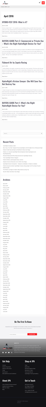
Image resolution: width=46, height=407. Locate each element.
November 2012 (6, 285)
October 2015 (6, 218)
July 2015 (5, 224)
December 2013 (6, 258)
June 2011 (5, 311)
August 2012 (5, 291)
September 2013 (6, 264)
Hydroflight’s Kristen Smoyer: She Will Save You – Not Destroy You (22, 83)
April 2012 (5, 299)
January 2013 (6, 281)
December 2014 (6, 236)
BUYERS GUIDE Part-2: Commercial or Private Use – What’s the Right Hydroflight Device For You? (23, 42)
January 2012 (6, 305)
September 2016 (6, 195)
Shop (26, 365)
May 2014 (5, 248)
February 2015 (6, 232)
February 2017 (6, 187)
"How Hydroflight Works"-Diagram (10, 157)
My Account (5, 371)
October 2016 (6, 193)
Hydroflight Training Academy (31, 373)
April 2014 (5, 250)
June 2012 (5, 295)
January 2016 (6, 212)
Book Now (27, 366)
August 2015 (5, 222)
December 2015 (6, 214)
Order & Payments (6, 366)
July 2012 (5, 293)
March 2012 (5, 301)
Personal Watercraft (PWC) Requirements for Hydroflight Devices (17, 155)
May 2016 (5, 204)
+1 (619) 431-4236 (30, 390)
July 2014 (5, 244)
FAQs (3, 370)
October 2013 (6, 262)
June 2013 (5, 271)
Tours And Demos (29, 371)
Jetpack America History (7, 386)
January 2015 (6, 234)
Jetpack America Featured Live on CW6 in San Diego (15, 161)
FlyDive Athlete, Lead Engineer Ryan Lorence (13, 159)
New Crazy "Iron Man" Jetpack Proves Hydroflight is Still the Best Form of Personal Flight (22, 147)
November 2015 (6, 216)
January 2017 (6, 189)
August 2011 (5, 307)
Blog (3, 389)
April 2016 (5, 206)
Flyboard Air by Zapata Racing (14, 62)
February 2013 (6, 279)
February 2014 (6, 254)
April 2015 (5, 230)
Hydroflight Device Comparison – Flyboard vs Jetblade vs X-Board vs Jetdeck (20, 163)
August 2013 (5, 266)
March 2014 (5, 252)
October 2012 (6, 287)
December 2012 (6, 283)
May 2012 (5, 297)
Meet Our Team (5, 387)
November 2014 (6, 238)
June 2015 (5, 226)
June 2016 (5, 202)
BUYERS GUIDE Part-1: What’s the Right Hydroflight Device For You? (18, 104)
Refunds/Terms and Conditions (9, 373)
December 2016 (6, 191)
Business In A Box (29, 370)
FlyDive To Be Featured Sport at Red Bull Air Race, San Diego (16, 149)
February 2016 (6, 210)
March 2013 (5, 277)
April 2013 (5, 275)
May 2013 (5, 273)
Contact (4, 365)
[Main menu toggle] (43, 2)
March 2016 (5, 208)
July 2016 (5, 199)
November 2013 (6, 260)
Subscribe (32, 334)
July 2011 (5, 309)
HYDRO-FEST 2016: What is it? (14, 22)
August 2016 (5, 198)
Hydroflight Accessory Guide (9, 145)
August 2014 (6, 242)
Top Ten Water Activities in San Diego (11, 171)
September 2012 (6, 289)
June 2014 (5, 246)
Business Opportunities (30, 368)
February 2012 (6, 303)
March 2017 (5, 185)
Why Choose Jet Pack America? (9, 384)
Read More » (5, 36)
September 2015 (6, 220)
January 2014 (6, 256)
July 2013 (5, 269)
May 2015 (5, 228)
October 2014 (6, 240)
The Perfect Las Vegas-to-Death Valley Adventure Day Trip (16, 169)
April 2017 (5, 183)
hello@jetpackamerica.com (31, 392)
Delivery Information (7, 368)
